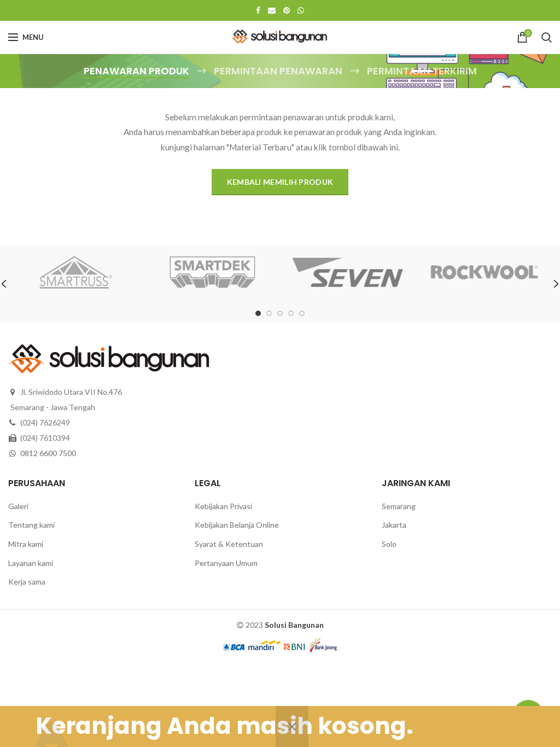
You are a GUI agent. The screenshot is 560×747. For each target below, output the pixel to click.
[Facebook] (258, 10)
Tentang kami (31, 524)
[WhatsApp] (301, 10)
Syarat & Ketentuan (229, 543)
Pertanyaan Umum (226, 563)
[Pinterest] (286, 10)
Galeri (18, 506)
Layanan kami (30, 563)
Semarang (399, 506)
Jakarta (394, 524)
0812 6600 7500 (48, 453)
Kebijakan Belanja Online (237, 524)
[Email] (271, 10)
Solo (389, 543)
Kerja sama (26, 581)
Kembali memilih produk (280, 181)
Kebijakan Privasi (223, 506)
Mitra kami (25, 543)
